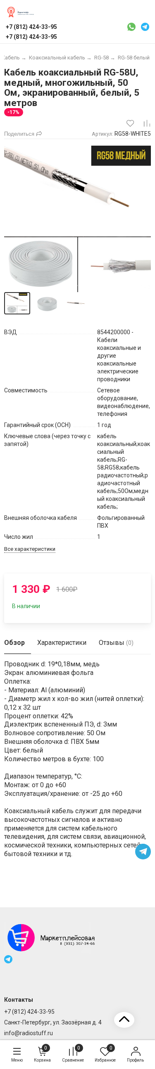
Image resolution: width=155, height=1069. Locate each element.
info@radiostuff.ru (28, 1033)
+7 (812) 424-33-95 (29, 1011)
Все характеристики (29, 549)
